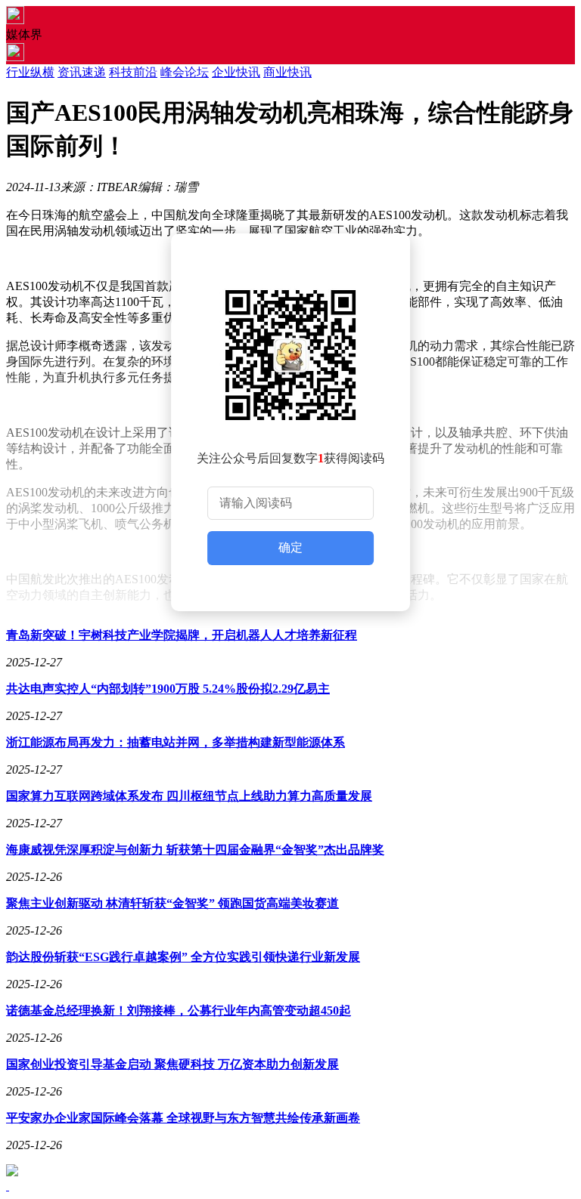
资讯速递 (81, 72)
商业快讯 (287, 72)
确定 (290, 547)
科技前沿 (133, 72)
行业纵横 (30, 72)
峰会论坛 (184, 72)
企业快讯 (236, 72)
